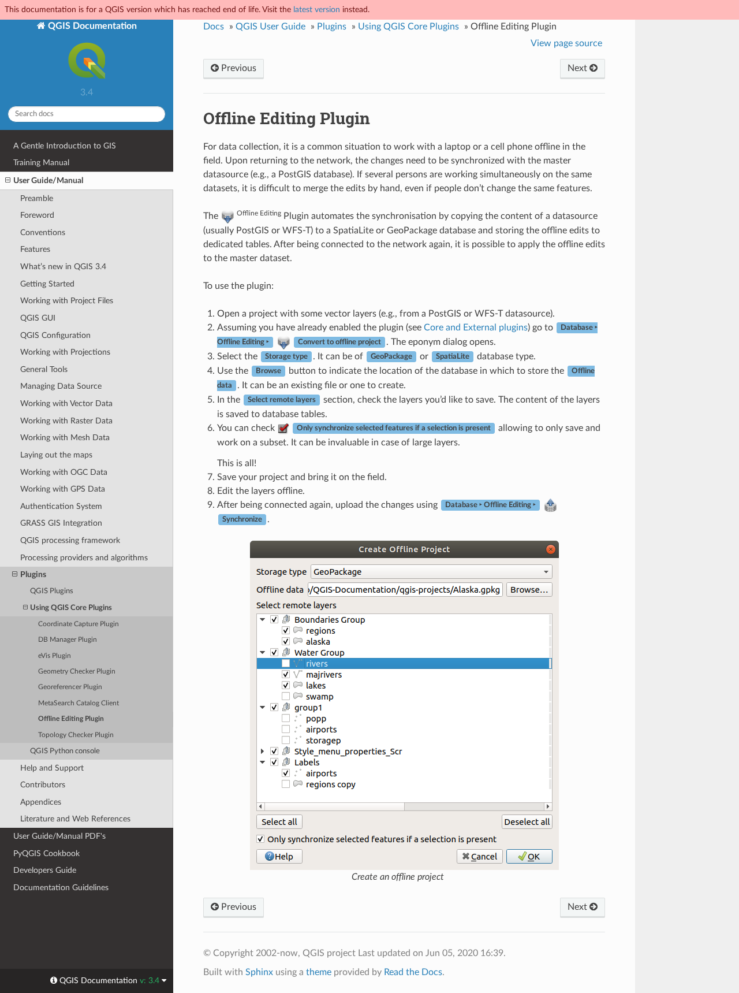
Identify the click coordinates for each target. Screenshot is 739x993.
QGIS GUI (37, 318)
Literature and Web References (75, 819)
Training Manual (41, 162)
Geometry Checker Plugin (76, 671)
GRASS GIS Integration (61, 523)
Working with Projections (65, 352)
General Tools (44, 369)
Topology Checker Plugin (76, 735)
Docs (213, 26)
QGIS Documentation (91, 26)
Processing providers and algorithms (84, 557)
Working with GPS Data (62, 489)
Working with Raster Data (66, 420)
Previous (237, 68)
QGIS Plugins (51, 591)
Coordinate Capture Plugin (78, 624)
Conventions (42, 232)
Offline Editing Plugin (71, 719)
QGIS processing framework (70, 540)
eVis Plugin (54, 656)
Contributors (42, 784)
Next (578, 68)
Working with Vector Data (66, 403)
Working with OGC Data (63, 472)
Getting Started (47, 284)
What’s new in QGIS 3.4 (63, 266)
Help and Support (52, 768)
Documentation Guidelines (61, 887)
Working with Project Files (66, 300)
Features (35, 249)
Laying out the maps (56, 455)
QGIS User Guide (270, 26)
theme (318, 972)
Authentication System (61, 506)
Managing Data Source (61, 386)
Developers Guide (44, 870)
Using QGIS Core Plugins (71, 608)
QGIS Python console (65, 751)
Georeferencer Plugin (70, 687)
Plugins (33, 574)
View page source (566, 43)
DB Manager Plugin (67, 640)
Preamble (36, 198)
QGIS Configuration (55, 335)
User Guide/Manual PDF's (59, 836)
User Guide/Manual (48, 180)
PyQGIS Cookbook (46, 853)
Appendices (40, 802)
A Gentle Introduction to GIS (64, 146)
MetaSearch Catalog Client (78, 703)
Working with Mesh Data (65, 437)
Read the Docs (413, 972)
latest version (316, 9)
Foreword (37, 215)
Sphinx (259, 972)
